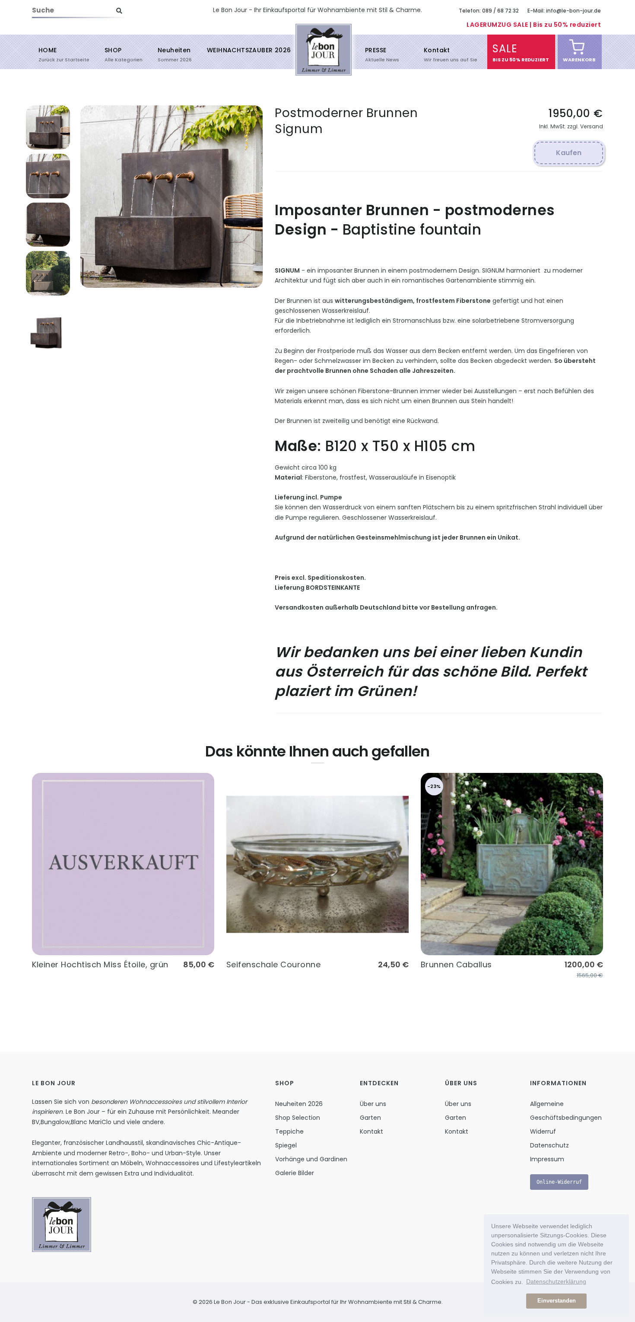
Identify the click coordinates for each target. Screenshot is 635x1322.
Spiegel (286, 1145)
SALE (504, 52)
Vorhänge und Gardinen (311, 1159)
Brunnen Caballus (456, 964)
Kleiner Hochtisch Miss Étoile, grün (100, 964)
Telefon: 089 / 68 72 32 (489, 10)
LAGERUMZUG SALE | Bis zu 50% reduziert (534, 24)
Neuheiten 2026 (299, 1104)
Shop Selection (297, 1117)
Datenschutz (549, 1145)
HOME (47, 54)
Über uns (373, 1104)
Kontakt (437, 54)
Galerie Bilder (294, 1173)
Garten (370, 1117)
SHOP (113, 54)
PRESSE (375, 54)
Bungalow (55, 1122)
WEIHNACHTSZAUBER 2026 (249, 50)
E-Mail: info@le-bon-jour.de (564, 10)
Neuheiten (174, 54)
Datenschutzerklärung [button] (556, 1281)
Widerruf (543, 1131)
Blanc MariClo (91, 1122)
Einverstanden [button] (556, 1301)
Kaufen (568, 153)
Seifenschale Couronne (273, 964)
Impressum (547, 1159)
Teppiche (289, 1131)
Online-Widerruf (559, 1182)
